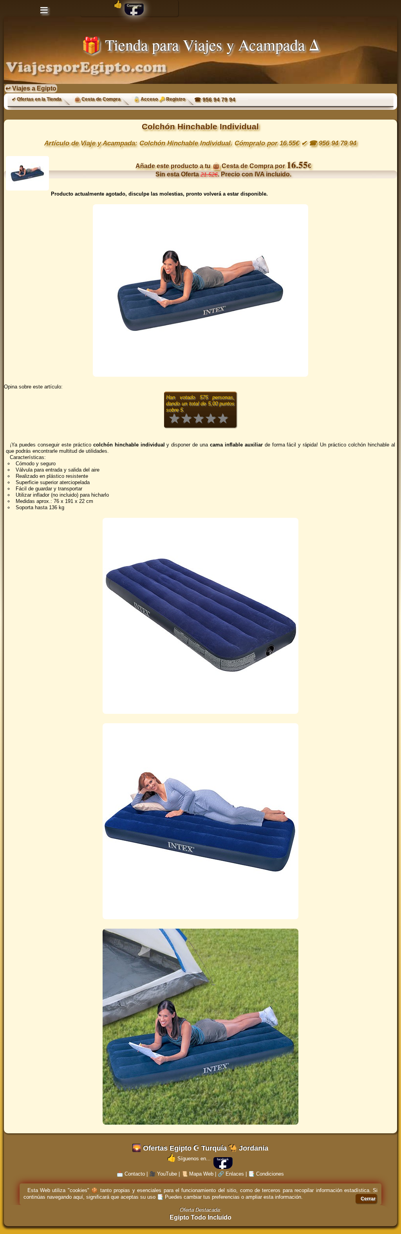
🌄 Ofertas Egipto (161, 1148)
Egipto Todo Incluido (200, 1217)
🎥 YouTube (163, 1174)
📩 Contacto (131, 1174)
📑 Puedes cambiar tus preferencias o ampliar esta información (229, 1197)
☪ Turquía (210, 1148)
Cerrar (368, 1198)
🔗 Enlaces (231, 1174)
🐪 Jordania (248, 1148)
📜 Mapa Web (197, 1174)
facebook (223, 1159)
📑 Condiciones (266, 1174)
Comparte (134, 5)
